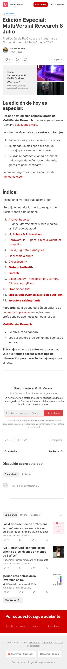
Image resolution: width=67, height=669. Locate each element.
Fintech (13, 273)
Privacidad (34, 642)
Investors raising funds (24, 300)
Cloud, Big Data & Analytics (26, 250)
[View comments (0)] (17, 59)
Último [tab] (23, 514)
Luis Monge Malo (26, 124)
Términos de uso (39, 420)
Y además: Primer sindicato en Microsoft (25, 559)
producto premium (19, 312)
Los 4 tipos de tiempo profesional (25, 524)
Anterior (12, 451)
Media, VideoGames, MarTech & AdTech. (35, 294)
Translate (10, 13)
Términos (47, 642)
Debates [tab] (35, 514)
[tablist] (18, 474)
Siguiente (54, 451)
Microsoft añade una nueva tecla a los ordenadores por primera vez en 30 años (25, 530)
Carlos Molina (18, 48)
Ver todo (10, 600)
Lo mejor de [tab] (11, 514)
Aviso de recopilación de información (34, 423)
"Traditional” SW (19, 289)
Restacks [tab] (26, 474)
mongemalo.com (13, 176)
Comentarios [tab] (11, 474)
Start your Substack (22, 653)
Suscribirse (40, 4)
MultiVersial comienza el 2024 (19, 584)
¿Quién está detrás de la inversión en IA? (19, 578)
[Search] (61, 515)
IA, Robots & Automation (25, 234)
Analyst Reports (18, 219)
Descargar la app (49, 653)
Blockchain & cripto (20, 256)
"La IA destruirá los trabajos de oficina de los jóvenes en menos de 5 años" (24, 551)
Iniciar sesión (57, 4)
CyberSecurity (17, 261)
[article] (33, 532)
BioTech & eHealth (20, 267)
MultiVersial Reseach (17, 324)
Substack (17, 662)
